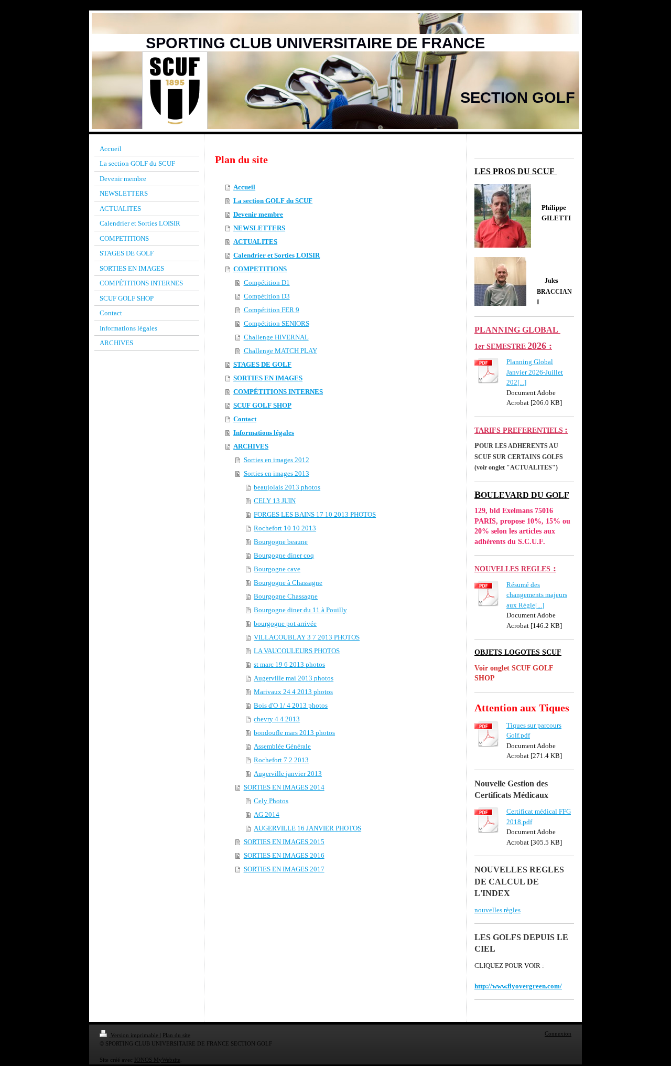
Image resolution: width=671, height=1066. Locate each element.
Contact (244, 419)
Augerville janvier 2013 (288, 773)
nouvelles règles (497, 910)
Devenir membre (258, 214)
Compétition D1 (267, 282)
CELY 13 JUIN (275, 501)
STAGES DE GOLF (262, 364)
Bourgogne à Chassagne (288, 583)
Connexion (558, 1033)
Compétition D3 (267, 296)
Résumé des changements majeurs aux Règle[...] (536, 595)
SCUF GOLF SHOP (262, 405)
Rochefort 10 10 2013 (285, 528)
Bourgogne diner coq (284, 555)
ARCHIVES (250, 446)
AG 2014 (266, 814)
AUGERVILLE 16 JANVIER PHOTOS (307, 828)
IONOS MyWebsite (157, 1060)
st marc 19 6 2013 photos (289, 664)
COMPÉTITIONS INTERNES (278, 392)
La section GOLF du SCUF (272, 201)
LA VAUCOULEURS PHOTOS (297, 651)
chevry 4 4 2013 (277, 719)
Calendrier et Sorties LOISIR (276, 255)
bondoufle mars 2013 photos (294, 733)
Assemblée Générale (282, 746)
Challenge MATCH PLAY (280, 351)
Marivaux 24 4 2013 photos (293, 692)
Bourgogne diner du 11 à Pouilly (300, 610)
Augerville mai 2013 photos (293, 678)
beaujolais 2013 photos (287, 487)
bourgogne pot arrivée (285, 623)
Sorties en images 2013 (276, 473)
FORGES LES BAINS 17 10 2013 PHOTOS (315, 514)
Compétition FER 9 (271, 310)
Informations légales (263, 432)
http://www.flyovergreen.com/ (518, 986)
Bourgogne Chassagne (286, 596)
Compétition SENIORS (276, 323)
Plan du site (176, 1035)
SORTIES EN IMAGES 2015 (284, 842)
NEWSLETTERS (259, 228)
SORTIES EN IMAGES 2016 (284, 855)
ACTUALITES (255, 242)
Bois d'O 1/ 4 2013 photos (291, 705)
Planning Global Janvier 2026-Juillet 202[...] (534, 372)
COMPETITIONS (260, 269)
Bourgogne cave (277, 569)
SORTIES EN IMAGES (267, 378)
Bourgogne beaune (281, 542)
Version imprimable (134, 1035)
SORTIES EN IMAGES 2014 (284, 787)
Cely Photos (271, 801)
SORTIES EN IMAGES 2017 (284, 869)
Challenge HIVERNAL (276, 337)
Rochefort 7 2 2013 (281, 760)
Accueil (244, 187)
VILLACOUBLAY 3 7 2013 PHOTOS (307, 637)
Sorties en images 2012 (276, 460)
